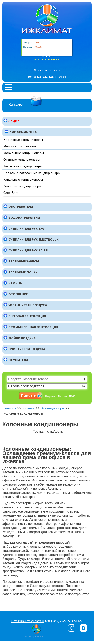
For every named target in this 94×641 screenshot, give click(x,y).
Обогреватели (20, 207)
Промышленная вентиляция (33, 327)
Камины (15, 283)
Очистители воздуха (26, 349)
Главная (9, 408)
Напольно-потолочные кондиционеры (31, 173)
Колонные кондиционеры (22, 186)
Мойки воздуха (22, 338)
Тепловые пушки (23, 272)
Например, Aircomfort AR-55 (60, 396)
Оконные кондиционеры (21, 159)
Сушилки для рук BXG (26, 228)
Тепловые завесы (23, 261)
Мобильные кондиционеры (23, 153)
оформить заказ (46, 59)
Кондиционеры (23, 132)
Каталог (29, 408)
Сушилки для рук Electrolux (33, 239)
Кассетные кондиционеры (22, 166)
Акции (14, 121)
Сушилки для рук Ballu (28, 250)
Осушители (18, 360)
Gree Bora (10, 192)
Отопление (18, 294)
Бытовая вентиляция (27, 316)
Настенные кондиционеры (23, 139)
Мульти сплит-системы (20, 146)
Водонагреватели (24, 218)
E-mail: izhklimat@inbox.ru (27, 621)
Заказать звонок (47, 70)
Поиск (26, 396)
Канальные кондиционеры (23, 179)
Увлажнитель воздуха (27, 305)
